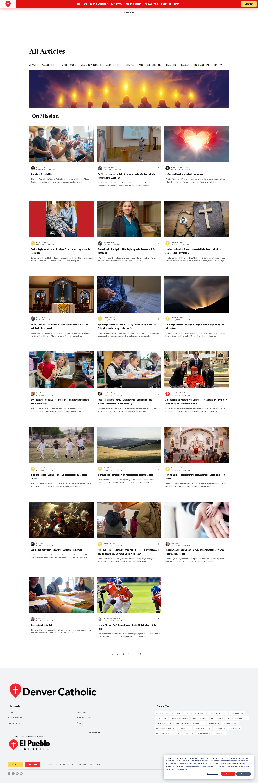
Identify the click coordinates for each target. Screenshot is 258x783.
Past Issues (61, 765)
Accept (228, 774)
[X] (13, 773)
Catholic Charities (166, 728)
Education (185, 64)
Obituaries (81, 765)
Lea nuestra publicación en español (29, 736)
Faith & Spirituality (16, 718)
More (216, 64)
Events (186, 728)
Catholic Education (113, 64)
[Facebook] (9, 773)
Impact (235, 728)
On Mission (82, 712)
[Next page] (146, 653)
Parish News (164, 723)
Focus (189, 733)
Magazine (183, 723)
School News (203, 728)
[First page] (106, 653)
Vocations (237, 713)
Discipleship (171, 64)
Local (10, 712)
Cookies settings (212, 774)
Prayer (162, 718)
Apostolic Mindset (49, 64)
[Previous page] (112, 653)
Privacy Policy (240, 763)
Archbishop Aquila (69, 64)
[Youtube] (21, 773)
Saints (214, 723)
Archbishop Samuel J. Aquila (212, 733)
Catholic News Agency (168, 733)
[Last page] (151, 653)
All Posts (32, 64)
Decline (243, 774)
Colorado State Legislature (150, 64)
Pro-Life (217, 718)
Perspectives (14, 723)
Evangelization (180, 718)
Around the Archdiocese (91, 64)
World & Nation (84, 718)
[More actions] (92, 168)
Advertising (48, 765)
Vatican (199, 723)
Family (220, 728)
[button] (177, 4)
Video (80, 723)
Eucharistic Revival (201, 64)
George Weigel (218, 713)
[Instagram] (17, 773)
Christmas (130, 64)
